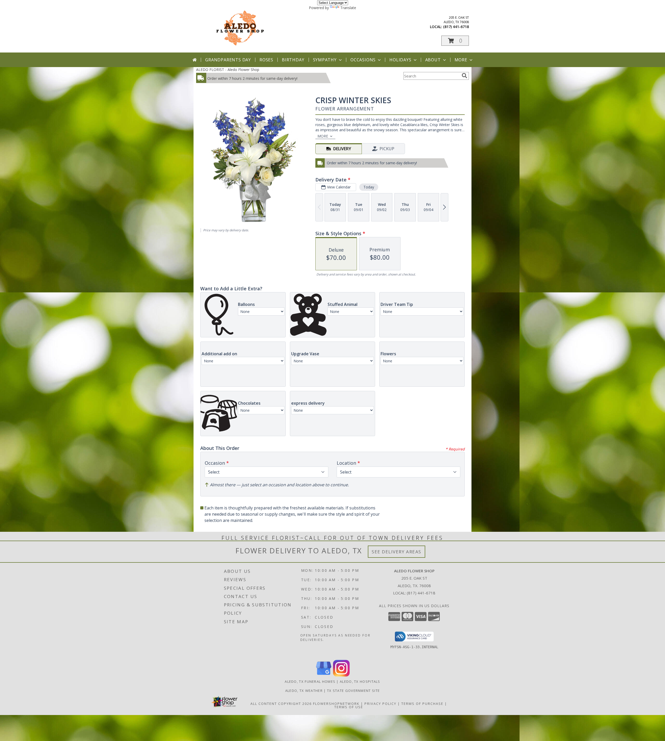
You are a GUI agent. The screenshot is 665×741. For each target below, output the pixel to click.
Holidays (400, 60)
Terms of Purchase (422, 703)
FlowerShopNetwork (336, 703)
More (461, 60)
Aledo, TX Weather (304, 690)
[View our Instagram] (341, 675)
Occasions (363, 60)
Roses (266, 60)
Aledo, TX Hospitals (360, 681)
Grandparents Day (228, 60)
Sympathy (325, 60)
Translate (348, 7)
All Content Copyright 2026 (281, 703)
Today (368, 187)
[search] (464, 75)
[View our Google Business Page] (323, 675)
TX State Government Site (353, 690)
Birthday (293, 60)
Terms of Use (348, 707)
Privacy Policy (380, 703)
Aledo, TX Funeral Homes (310, 681)
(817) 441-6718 (456, 26)
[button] (455, 41)
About (433, 60)
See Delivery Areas (396, 552)
